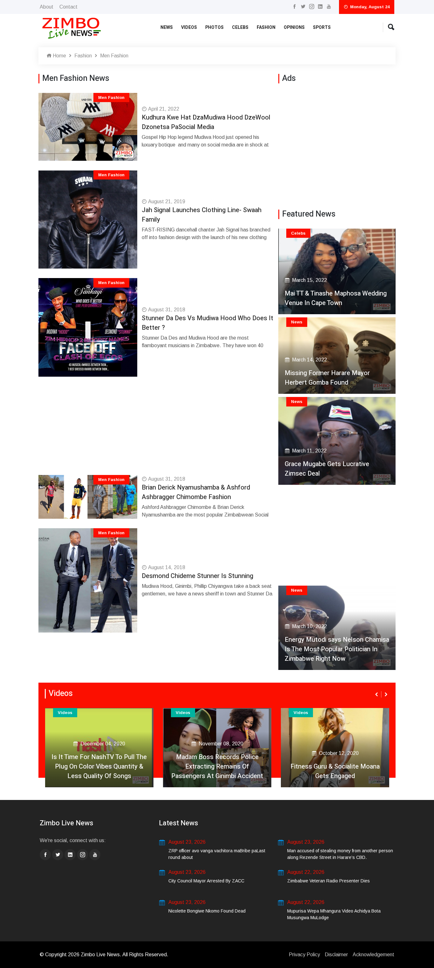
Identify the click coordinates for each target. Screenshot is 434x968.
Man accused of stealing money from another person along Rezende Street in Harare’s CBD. (340, 854)
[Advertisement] (157, 430)
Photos (214, 27)
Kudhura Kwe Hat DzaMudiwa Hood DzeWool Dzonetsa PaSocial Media (206, 122)
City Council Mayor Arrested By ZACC (206, 880)
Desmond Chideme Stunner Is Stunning (197, 576)
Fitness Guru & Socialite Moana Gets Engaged (335, 771)
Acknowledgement (373, 954)
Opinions (294, 27)
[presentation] (377, 694)
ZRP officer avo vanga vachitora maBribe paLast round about (216, 854)
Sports (322, 27)
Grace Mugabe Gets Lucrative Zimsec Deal (327, 468)
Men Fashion (114, 55)
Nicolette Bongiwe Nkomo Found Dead (207, 910)
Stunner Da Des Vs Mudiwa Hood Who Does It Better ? (207, 323)
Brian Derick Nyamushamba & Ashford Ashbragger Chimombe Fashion (196, 492)
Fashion (266, 27)
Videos (189, 27)
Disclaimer (336, 954)
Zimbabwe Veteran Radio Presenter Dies (328, 880)
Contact (68, 7)
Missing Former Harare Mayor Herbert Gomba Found (327, 377)
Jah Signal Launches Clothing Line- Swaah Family (201, 214)
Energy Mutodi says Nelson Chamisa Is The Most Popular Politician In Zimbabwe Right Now (337, 649)
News (166, 27)
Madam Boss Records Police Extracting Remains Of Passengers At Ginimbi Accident (217, 766)
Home (58, 55)
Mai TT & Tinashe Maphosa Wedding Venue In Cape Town (336, 298)
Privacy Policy (304, 954)
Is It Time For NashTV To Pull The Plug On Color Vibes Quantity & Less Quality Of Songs (99, 766)
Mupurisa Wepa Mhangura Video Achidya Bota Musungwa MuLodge (334, 914)
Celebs (240, 27)
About (46, 7)
